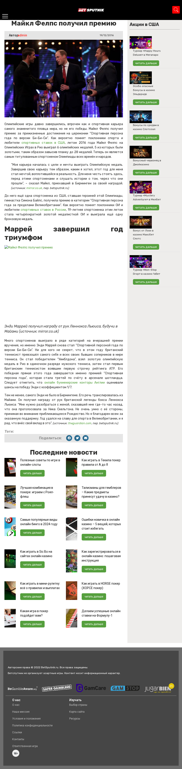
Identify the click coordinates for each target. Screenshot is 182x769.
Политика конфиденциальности (32, 725)
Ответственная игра (25, 746)
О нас (16, 704)
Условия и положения (26, 718)
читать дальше (32, 473)
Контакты (18, 739)
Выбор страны (78, 704)
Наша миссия (21, 711)
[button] (69, 438)
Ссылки (17, 732)
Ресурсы (74, 718)
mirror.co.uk (34, 188)
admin (22, 35)
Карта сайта (77, 711)
